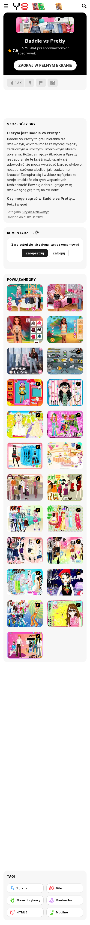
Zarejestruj (34, 253)
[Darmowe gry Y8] (20, 6)
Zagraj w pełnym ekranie (45, 65)
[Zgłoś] (41, 83)
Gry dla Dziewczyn (35, 212)
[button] (17, 204)
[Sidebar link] (6, 6)
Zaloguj (58, 253)
